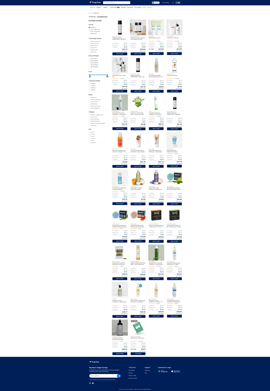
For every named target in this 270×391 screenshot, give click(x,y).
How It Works (132, 370)
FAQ (146, 373)
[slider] (89, 74)
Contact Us (147, 370)
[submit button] (119, 376)
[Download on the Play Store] (163, 371)
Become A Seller (132, 375)
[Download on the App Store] (176, 371)
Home (90, 13)
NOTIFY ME (138, 353)
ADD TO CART (119, 53)
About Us (131, 373)
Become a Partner (133, 378)
